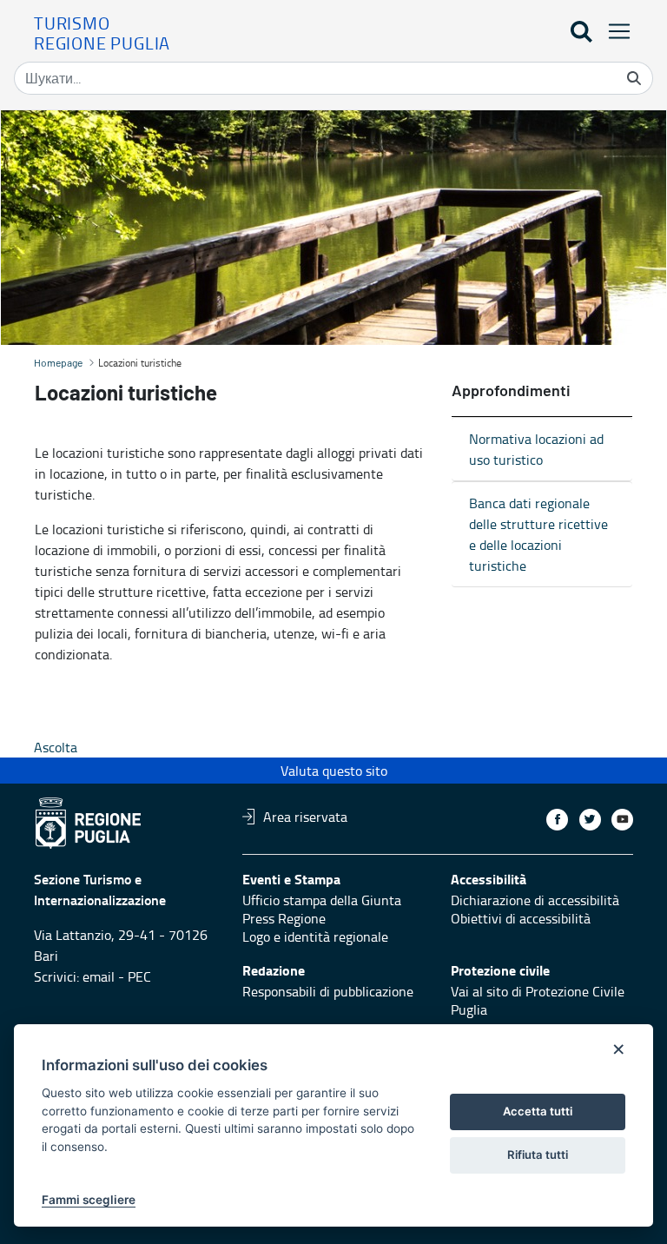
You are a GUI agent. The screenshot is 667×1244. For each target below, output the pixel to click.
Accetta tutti (537, 1111)
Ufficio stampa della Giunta (321, 900)
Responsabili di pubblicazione (327, 991)
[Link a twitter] (590, 819)
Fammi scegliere (88, 1200)
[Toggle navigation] (614, 31)
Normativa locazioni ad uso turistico (536, 449)
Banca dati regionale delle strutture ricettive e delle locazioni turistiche (538, 534)
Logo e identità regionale (315, 936)
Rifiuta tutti (537, 1154)
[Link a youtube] (622, 819)
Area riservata (305, 816)
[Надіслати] (634, 78)
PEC (139, 976)
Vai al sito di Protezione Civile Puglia (537, 1000)
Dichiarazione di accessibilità (535, 900)
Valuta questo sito (334, 770)
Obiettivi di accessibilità (521, 918)
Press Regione (284, 918)
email (99, 976)
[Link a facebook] (557, 819)
